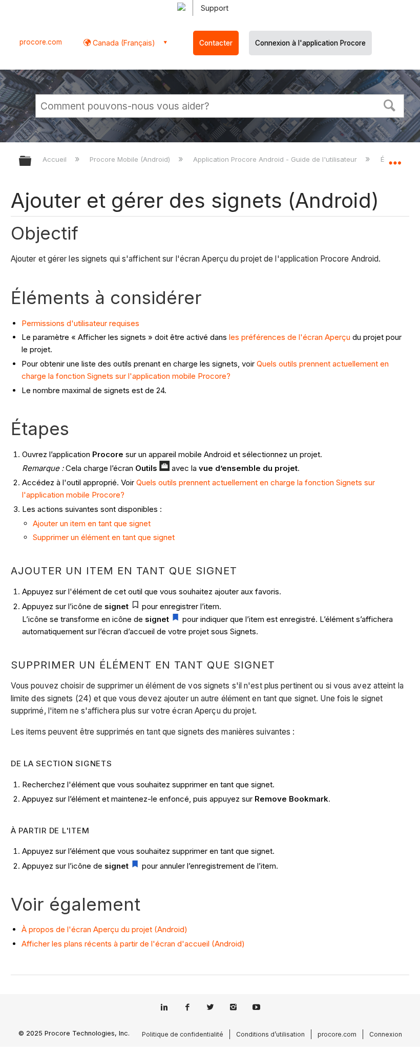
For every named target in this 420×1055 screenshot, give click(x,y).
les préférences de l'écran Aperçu (289, 337)
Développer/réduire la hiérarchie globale (31, 161)
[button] (389, 104)
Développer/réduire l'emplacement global (395, 157)
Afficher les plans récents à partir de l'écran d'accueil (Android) (133, 944)
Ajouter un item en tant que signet (92, 523)
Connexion (385, 1034)
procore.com (40, 42)
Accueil (56, 159)
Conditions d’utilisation (270, 1034)
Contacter (216, 43)
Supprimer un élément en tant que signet (104, 537)
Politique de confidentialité (182, 1034)
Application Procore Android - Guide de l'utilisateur (276, 159)
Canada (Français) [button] (123, 42)
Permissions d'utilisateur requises (80, 323)
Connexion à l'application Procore (310, 43)
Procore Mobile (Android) (131, 159)
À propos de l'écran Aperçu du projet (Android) (104, 929)
